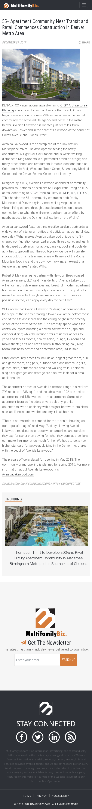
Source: (41, 483)
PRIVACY (41, 795)
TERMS (27, 795)
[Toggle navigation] (83, 5)
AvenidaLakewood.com (18, 474)
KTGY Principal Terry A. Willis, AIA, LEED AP (59, 193)
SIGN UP (70, 660)
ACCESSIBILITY (60, 795)
